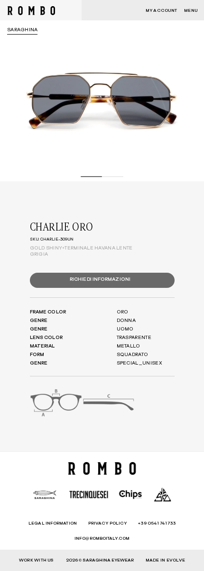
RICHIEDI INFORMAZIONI (100, 279)
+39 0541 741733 (157, 523)
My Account (161, 11)
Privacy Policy (107, 523)
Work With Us (36, 560)
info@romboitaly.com (102, 538)
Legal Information (52, 523)
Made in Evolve (165, 560)
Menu (190, 11)
